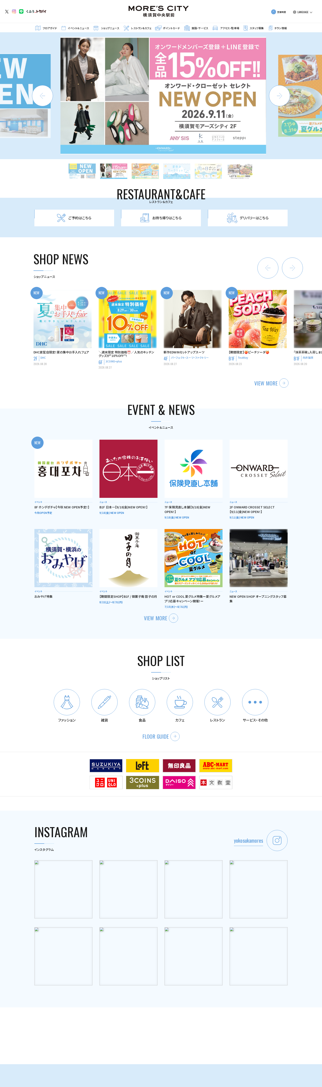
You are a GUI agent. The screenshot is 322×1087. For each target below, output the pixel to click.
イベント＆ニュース (78, 28)
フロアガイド (50, 28)
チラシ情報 (280, 28)
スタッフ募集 (257, 28)
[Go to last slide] (267, 268)
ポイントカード (171, 28)
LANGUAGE (302, 12)
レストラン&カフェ (141, 28)
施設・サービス (200, 28)
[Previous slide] (42, 95)
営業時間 (281, 12)
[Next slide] (279, 95)
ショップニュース (110, 28)
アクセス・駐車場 (229, 28)
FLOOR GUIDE (155, 736)
